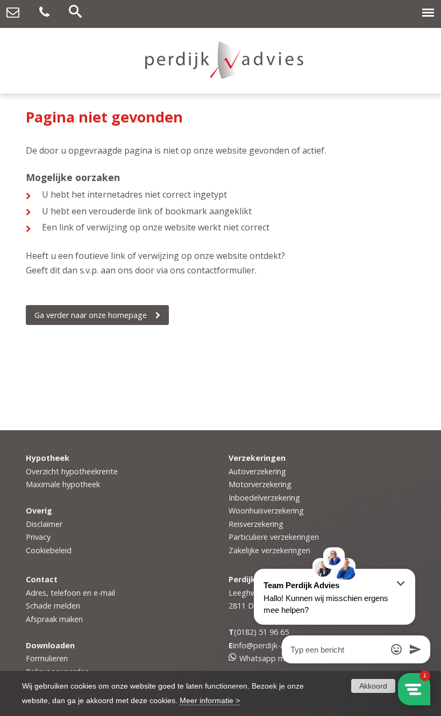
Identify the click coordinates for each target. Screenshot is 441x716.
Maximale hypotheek (63, 484)
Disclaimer (44, 524)
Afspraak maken (54, 619)
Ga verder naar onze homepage (90, 315)
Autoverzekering (257, 471)
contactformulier (221, 270)
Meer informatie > (210, 700)
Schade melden (53, 606)
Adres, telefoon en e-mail (70, 593)
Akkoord (373, 686)
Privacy (38, 537)
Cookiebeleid (49, 550)
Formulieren (47, 658)
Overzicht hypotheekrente (72, 471)
